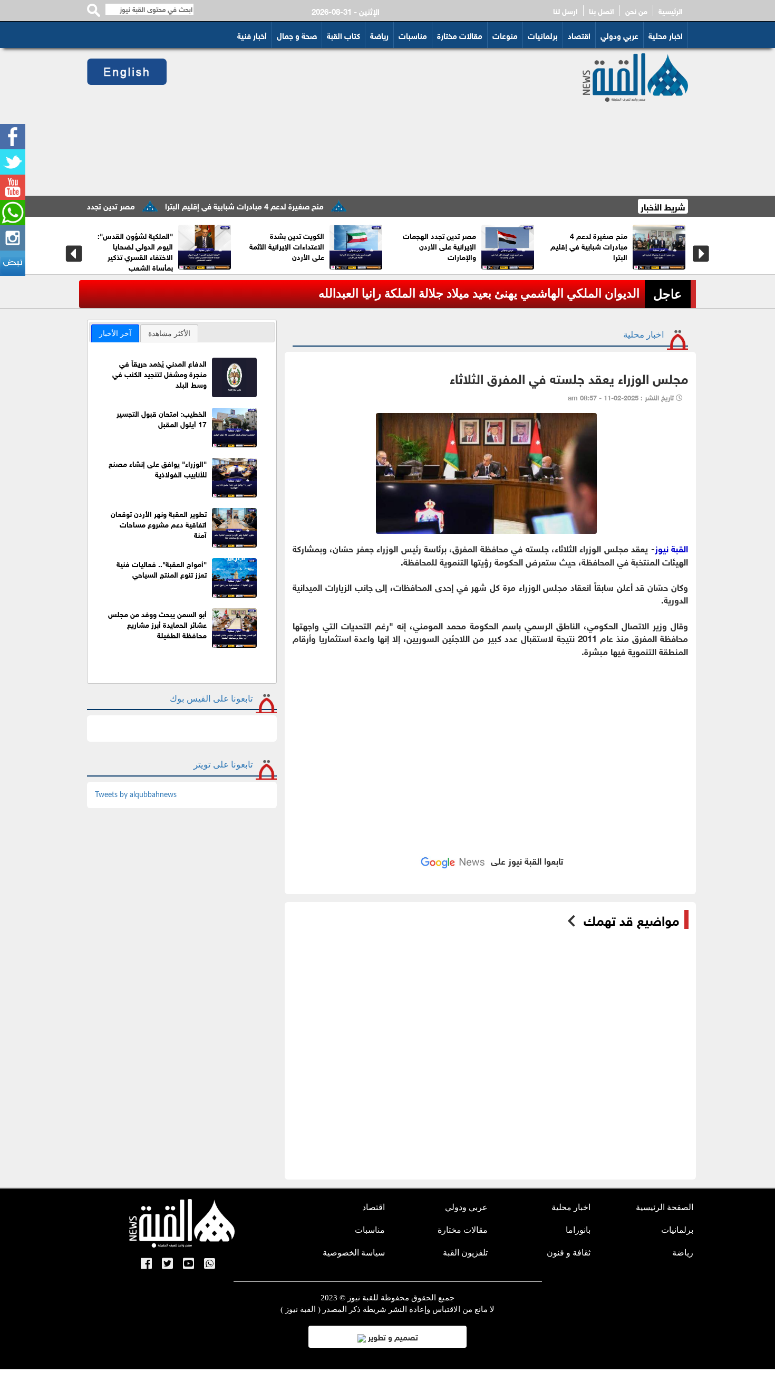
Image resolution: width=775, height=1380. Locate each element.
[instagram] (12, 238)
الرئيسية (670, 10)
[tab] (115, 333)
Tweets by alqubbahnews (136, 795)
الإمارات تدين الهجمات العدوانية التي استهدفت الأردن (102, 245)
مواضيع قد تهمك (631, 919)
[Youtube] (12, 187)
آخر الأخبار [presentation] (115, 333)
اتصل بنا (601, 10)
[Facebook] (12, 136)
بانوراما (578, 1229)
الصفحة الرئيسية (664, 1207)
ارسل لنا (565, 10)
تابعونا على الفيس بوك (211, 698)
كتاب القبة (343, 35)
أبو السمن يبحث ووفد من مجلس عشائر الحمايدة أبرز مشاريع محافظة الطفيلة (157, 624)
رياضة (379, 35)
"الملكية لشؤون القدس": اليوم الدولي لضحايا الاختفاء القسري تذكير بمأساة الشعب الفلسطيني (431, 256)
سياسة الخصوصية (354, 1252)
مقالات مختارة (459, 35)
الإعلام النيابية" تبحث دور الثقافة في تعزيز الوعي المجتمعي (252, 245)
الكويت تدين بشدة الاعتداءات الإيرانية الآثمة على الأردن (556, 245)
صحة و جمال (297, 35)
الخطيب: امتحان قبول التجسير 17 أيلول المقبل (162, 418)
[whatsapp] (12, 212)
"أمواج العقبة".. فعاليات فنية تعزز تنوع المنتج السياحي (162, 568)
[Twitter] (12, 162)
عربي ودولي (619, 35)
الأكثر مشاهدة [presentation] (169, 333)
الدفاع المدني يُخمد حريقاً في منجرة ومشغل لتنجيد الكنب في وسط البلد (159, 373)
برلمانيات (543, 35)
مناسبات (413, 35)
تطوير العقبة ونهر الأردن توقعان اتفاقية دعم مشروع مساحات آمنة (159, 523)
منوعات (505, 35)
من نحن (636, 10)
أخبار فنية (252, 35)
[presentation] (74, 253)
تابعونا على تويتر (223, 764)
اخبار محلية (665, 35)
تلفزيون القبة (465, 1252)
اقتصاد (579, 35)
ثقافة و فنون (568, 1252)
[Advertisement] (362, 122)
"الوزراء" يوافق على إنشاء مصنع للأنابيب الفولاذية (158, 468)
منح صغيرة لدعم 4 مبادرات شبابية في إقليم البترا (279, 205)
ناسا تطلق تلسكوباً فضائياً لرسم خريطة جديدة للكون (509, 293)
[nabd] (12, 263)
